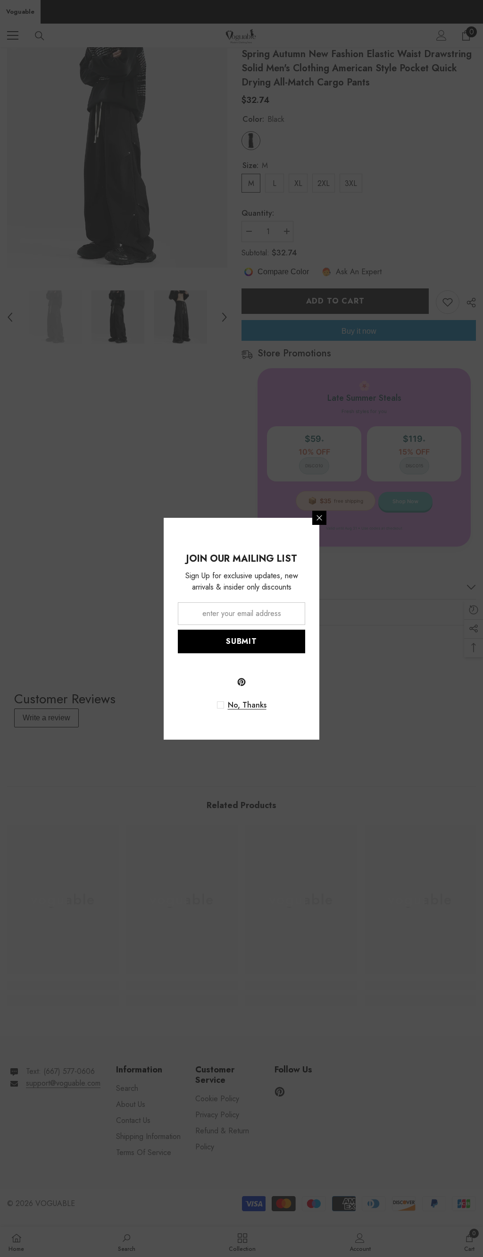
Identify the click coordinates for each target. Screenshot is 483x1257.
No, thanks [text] (247, 705)
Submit (241, 641)
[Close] (319, 518)
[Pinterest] (241, 682)
